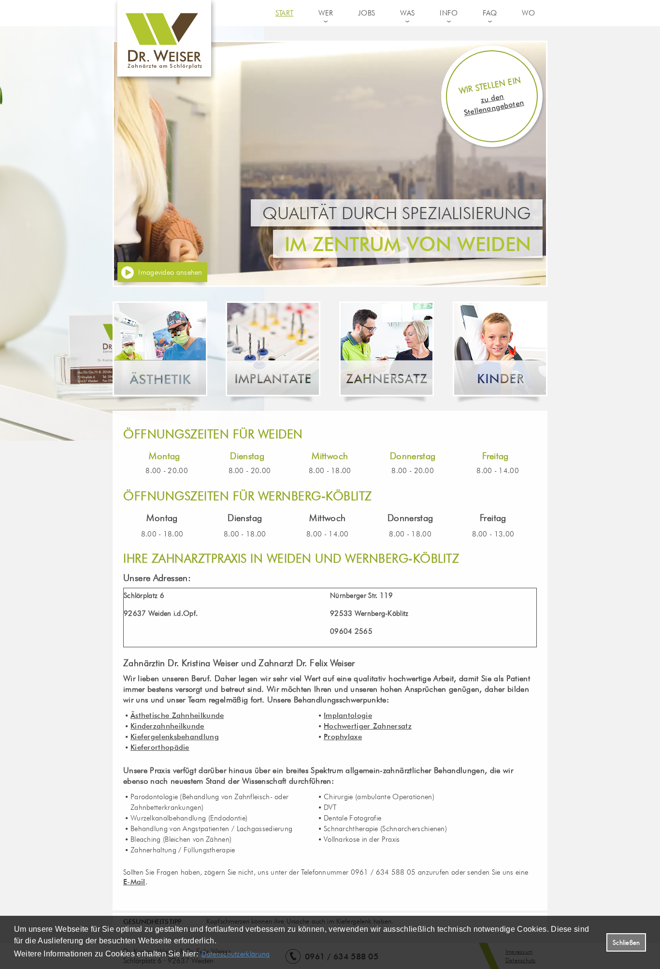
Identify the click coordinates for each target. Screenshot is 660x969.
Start (284, 13)
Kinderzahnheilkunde (167, 726)
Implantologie (348, 715)
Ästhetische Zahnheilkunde (177, 715)
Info (449, 13)
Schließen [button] (626, 942)
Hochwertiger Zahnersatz (368, 726)
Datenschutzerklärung (235, 954)
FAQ (490, 13)
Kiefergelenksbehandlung (174, 736)
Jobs (366, 13)
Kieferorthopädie (159, 747)
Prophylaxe (343, 736)
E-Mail (134, 882)
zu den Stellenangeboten (494, 105)
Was (407, 13)
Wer (325, 13)
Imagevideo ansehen (170, 272)
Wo (528, 13)
